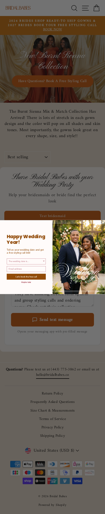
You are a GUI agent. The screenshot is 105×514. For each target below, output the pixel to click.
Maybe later (26, 282)
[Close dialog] (102, 222)
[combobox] (26, 261)
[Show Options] (44, 261)
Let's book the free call (26, 276)
